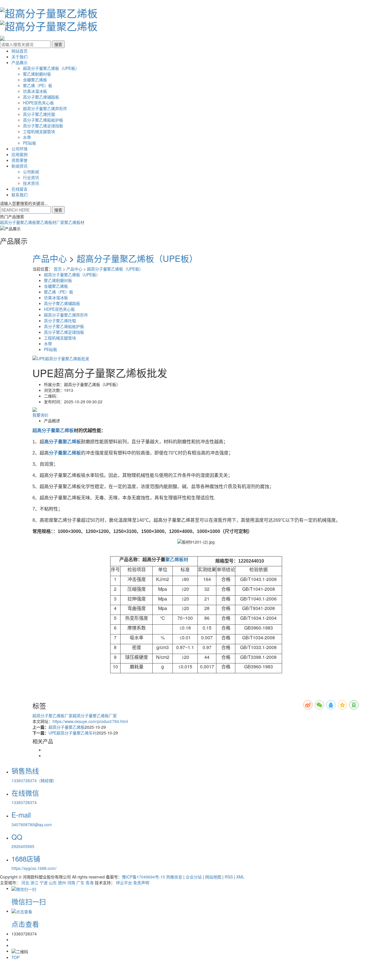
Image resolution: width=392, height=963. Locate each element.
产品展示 (19, 62)
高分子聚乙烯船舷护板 (43, 120)
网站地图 (213, 877)
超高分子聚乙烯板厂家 (52, 715)
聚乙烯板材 (74, 222)
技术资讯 (31, 183)
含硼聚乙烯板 (35, 80)
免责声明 (141, 882)
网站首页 (19, 51)
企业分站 (194, 877)
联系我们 (19, 194)
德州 (62, 882)
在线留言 (19, 189)
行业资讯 (31, 177)
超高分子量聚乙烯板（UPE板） (51, 68)
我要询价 (40, 415)
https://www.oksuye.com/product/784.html (90, 721)
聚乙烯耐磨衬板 (37, 74)
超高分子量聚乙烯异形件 (45, 108)
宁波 (44, 882)
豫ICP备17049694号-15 (143, 877)
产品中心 (49, 258)
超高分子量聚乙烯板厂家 (95, 715)
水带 (27, 137)
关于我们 (19, 57)
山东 (53, 882)
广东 (80, 882)
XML (240, 877)
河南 (71, 882)
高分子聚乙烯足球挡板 (43, 125)
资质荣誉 (19, 160)
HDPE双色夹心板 (38, 102)
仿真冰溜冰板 (35, 91)
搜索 (58, 210)
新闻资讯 (19, 166)
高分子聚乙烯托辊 (39, 114)
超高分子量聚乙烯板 (18, 222)
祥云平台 (124, 882)
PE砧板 (29, 143)
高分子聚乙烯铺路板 (41, 97)
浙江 (34, 882)
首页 (58, 269)
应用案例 (19, 154)
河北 (25, 882)
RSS (229, 877)
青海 (90, 882)
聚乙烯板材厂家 (50, 222)
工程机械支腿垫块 (39, 131)
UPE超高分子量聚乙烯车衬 (72, 733)
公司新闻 (31, 171)
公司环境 (19, 148)
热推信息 (174, 877)
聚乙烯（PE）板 (37, 85)
